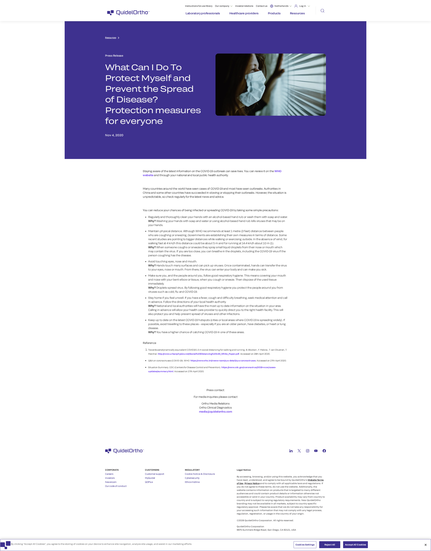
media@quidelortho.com (215, 411)
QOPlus (149, 482)
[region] (215, 545)
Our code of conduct (116, 486)
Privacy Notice (252, 483)
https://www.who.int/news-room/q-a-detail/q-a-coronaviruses (223, 360)
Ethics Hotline (192, 482)
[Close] (425, 544)
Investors (110, 478)
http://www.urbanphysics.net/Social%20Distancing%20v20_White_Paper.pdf (198, 353)
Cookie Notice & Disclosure (200, 474)
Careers (109, 474)
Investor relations (244, 6)
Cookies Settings (304, 544)
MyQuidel (150, 478)
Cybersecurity (192, 478)
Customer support (154, 474)
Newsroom (111, 482)
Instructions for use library (198, 6)
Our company (222, 6)
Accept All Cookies (355, 544)
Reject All (329, 544)
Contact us (261, 6)
